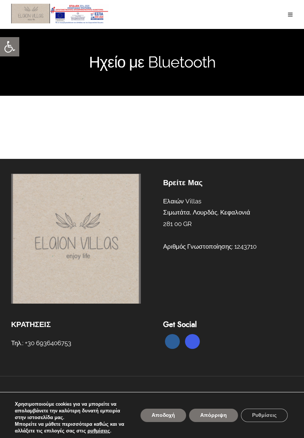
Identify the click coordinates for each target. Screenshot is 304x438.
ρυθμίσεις (98, 431)
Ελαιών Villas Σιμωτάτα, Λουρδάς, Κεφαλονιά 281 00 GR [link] (206, 212)
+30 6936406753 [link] (48, 343)
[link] (9, 46)
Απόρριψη (213, 415)
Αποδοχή (163, 415)
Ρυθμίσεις (264, 415)
